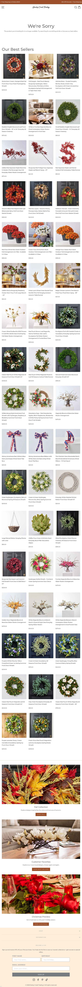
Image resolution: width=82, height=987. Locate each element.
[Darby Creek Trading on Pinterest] (42, 979)
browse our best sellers (70, 31)
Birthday (46, 956)
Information (41, 937)
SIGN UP (41, 975)
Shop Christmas (41, 924)
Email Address (18, 965)
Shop (41, 931)
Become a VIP (41, 945)
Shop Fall (41, 814)
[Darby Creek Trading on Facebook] (38, 979)
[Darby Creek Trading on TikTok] (46, 979)
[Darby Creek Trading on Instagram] (34, 979)
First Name (17, 956)
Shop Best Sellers (41, 869)
